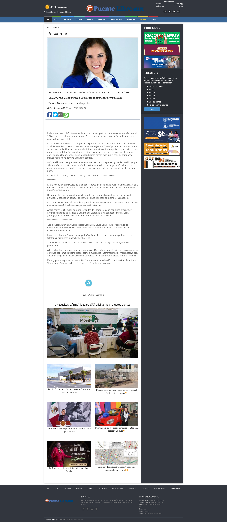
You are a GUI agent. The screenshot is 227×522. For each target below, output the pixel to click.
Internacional (159, 488)
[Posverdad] (49, 115)
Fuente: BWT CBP (160, 6)
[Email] (60, 115)
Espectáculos (116, 19)
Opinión (79, 19)
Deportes (131, 19)
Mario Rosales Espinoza (150, 504)
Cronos (90, 19)
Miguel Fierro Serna (151, 500)
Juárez (144, 511)
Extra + (143, 19)
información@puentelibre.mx (151, 513)
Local (56, 19)
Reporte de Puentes (169, 1)
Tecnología (175, 488)
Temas (153, 19)
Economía (102, 19)
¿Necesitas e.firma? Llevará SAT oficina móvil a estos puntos (93, 304)
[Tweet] (55, 115)
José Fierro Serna (151, 502)
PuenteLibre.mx (52, 520)
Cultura (145, 488)
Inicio (49, 27)
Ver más (181, 6)
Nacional (67, 19)
